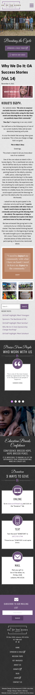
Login (16, 678)
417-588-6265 (17, 639)
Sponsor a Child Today (16, 48)
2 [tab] (15, 401)
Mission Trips (17, 656)
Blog (17, 673)
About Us (17, 665)
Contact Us (17, 682)
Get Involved (17, 660)
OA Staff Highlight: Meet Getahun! (15, 333)
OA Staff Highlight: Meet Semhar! (15, 323)
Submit (17, 618)
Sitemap (25, 691)
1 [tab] (12, 401)
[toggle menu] (32, 5)
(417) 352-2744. (17, 536)
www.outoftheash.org (15, 504)
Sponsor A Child (16, 652)
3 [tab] (19, 401)
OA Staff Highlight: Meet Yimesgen (15, 315)
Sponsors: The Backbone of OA (14, 319)
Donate (16, 669)
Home (18, 647)
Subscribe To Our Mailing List (16, 606)
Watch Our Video (18, 55)
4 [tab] (23, 401)
